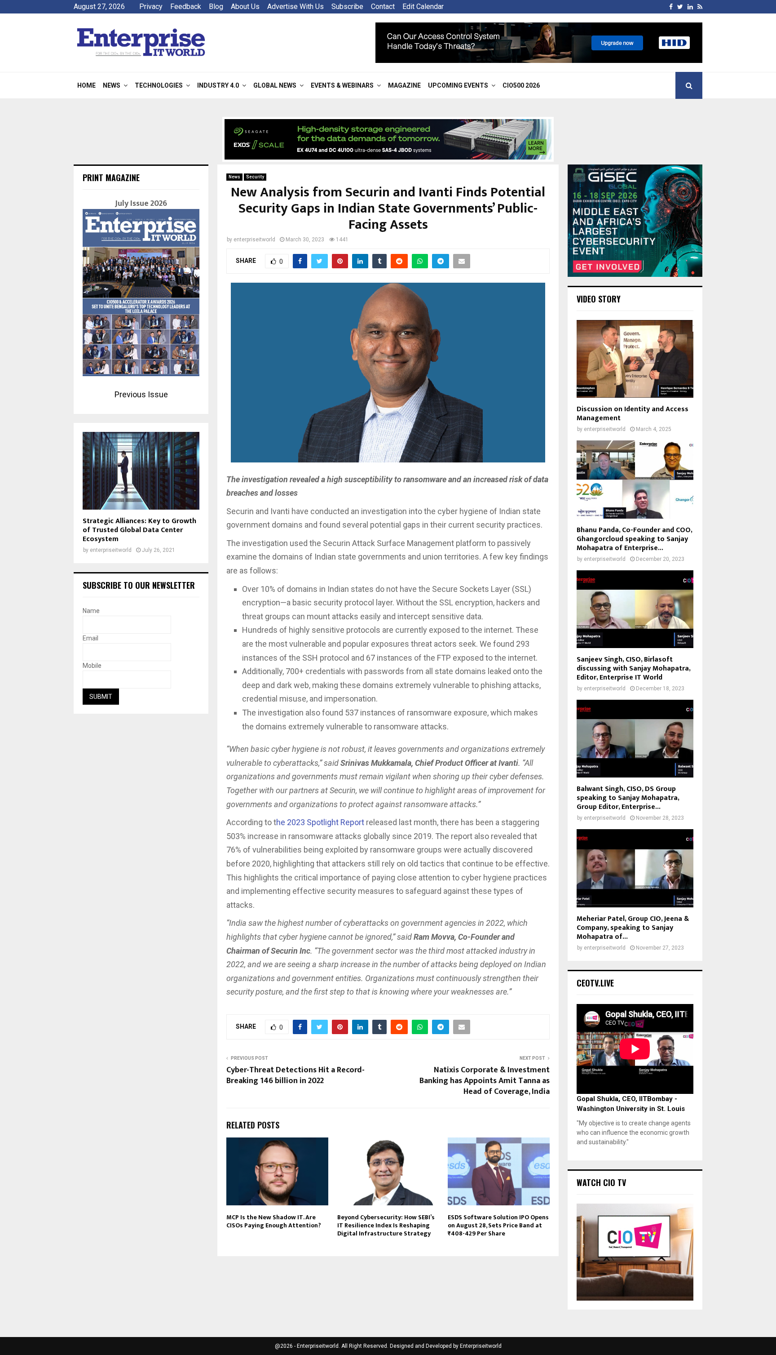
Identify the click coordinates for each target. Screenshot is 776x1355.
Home (86, 85)
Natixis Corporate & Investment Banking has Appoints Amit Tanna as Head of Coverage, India (484, 1080)
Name (91, 610)
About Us (245, 6)
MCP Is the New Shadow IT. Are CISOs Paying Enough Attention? (273, 1221)
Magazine (404, 85)
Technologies (159, 85)
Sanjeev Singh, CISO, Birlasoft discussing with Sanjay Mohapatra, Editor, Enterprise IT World (633, 668)
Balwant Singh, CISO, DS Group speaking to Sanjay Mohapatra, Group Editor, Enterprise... (628, 798)
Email (90, 638)
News (111, 85)
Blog (216, 6)
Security (255, 176)
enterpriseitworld (254, 239)
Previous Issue (141, 394)
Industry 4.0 (218, 85)
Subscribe (347, 6)
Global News (274, 85)
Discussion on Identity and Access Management (632, 413)
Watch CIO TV (601, 1182)
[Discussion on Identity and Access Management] (635, 359)
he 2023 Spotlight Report (320, 822)
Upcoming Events (458, 85)
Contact (383, 6)
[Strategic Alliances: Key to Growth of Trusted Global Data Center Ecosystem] (141, 471)
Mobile (92, 665)
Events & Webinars (342, 85)
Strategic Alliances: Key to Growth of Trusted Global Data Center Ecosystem (139, 530)
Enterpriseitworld (481, 1346)
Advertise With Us (295, 6)
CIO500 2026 (521, 85)
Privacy (151, 6)
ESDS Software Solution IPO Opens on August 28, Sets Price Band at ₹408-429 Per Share (498, 1225)
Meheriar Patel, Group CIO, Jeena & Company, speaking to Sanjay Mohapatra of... (633, 928)
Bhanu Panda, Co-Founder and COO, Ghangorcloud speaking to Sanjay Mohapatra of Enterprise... (634, 539)
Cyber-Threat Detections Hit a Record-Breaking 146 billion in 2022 (295, 1075)
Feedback (185, 6)
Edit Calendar (423, 6)
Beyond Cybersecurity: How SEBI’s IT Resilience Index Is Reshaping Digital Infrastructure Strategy (386, 1225)
